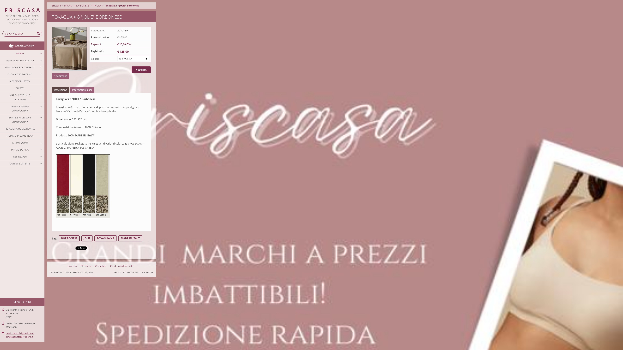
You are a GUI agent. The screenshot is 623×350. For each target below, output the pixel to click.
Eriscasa (56, 5)
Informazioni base (82, 89)
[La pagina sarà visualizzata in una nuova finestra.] (69, 49)
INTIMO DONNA (20, 149)
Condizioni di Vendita (121, 266)
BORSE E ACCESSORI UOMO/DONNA (20, 119)
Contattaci (100, 266)
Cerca (39, 34)
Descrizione (60, 89)
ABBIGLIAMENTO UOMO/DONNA (20, 108)
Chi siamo (86, 266)
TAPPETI (20, 88)
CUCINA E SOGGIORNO (19, 74)
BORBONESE (82, 5)
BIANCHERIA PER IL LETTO (20, 60)
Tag (54, 238)
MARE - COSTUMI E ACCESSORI (20, 97)
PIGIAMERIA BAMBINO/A (20, 135)
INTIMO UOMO (20, 142)
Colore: (95, 58)
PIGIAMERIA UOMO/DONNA (20, 128)
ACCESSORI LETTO (20, 81)
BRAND (20, 53)
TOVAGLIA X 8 (105, 238)
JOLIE (87, 238)
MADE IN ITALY (130, 238)
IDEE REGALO (20, 156)
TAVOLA (96, 5)
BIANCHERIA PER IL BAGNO (19, 67)
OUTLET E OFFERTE (20, 163)
